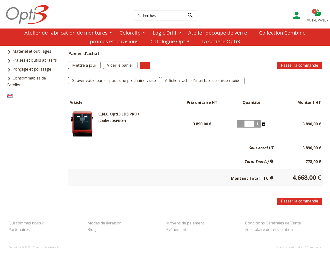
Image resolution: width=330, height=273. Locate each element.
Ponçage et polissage (32, 69)
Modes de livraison (104, 223)
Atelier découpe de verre (217, 32)
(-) (240, 124)
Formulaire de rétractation (269, 229)
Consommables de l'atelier (26, 81)
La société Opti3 (220, 41)
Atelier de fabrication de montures (66, 32)
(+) (257, 124)
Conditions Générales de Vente (273, 223)
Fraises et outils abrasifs (35, 60)
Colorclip (130, 32)
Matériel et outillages (32, 51)
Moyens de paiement (185, 223)
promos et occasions (114, 41)
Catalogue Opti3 (170, 41)
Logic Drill (164, 32)
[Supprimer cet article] (263, 123)
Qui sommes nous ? (26, 223)
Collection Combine (282, 32)
